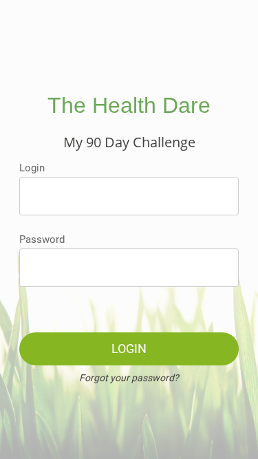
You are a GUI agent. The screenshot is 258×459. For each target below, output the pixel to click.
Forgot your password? (129, 377)
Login (32, 168)
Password (42, 239)
